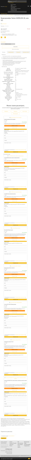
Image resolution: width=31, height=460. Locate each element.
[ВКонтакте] (6, 26)
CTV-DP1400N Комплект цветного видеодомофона (12, 157)
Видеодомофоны (10, 15)
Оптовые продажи (27, 444)
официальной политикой (23, 455)
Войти (6, 13)
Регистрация (3, 13)
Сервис (25, 443)
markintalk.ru (9, 453)
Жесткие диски (15, 113)
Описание (3, 52)
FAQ (18, 441)
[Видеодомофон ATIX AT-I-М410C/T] (15, 266)
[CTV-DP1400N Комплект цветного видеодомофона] (15, 155)
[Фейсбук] (5, 445)
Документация (26, 441)
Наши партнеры (20, 443)
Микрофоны (6, 111)
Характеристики (10, 52)
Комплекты (11, 444)
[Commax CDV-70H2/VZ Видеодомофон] (15, 302)
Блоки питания (25, 111)
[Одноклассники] (8, 26)
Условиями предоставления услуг (20, 149)
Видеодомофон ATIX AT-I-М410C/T (9, 267)
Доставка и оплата (26, 52)
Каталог (6, 15)
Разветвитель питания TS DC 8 (8, 341)
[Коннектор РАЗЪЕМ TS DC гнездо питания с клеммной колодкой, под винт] (15, 378)
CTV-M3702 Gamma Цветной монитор (10, 193)
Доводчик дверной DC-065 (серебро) (9, 119)
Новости (19, 447)
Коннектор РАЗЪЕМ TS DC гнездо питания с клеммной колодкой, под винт (15, 380)
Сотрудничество (26, 445)
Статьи (19, 445)
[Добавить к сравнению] (1, 39)
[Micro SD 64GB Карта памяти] (15, 228)
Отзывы (18, 52)
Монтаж (11, 445)
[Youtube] (7, 445)
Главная (2, 15)
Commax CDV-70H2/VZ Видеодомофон (10, 304)
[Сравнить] (26, 151)
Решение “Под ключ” (13, 443)
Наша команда (20, 444)
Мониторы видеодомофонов (15, 49)
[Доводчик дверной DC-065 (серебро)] (15, 117)
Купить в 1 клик (14, 127)
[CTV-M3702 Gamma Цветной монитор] (15, 192)
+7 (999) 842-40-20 (8, 449)
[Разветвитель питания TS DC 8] (15, 339)
